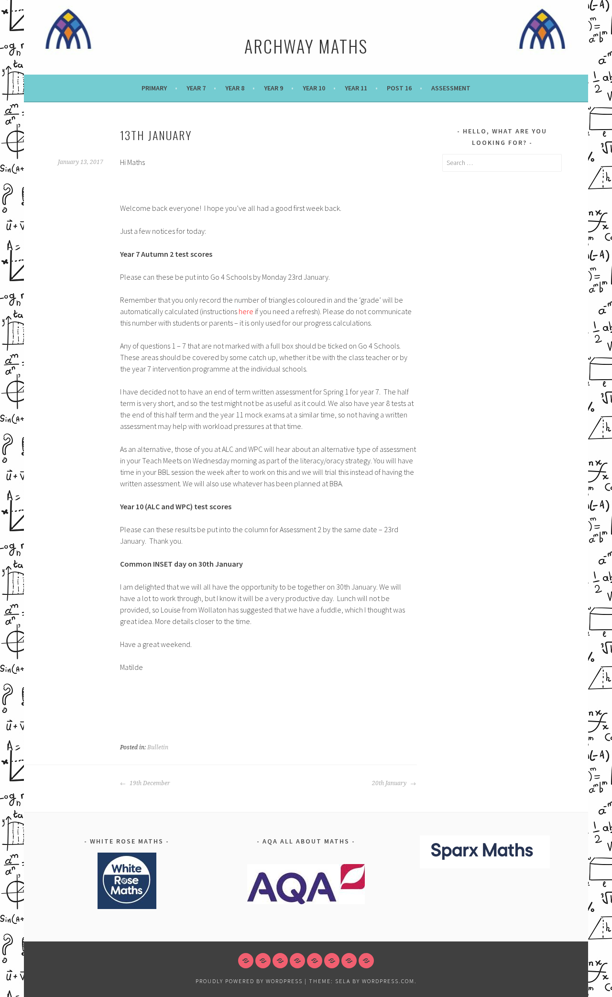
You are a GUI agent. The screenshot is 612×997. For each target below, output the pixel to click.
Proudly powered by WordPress (249, 981)
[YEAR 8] (280, 960)
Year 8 (234, 88)
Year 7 (196, 88)
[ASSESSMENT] (366, 960)
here (246, 311)
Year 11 (356, 88)
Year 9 (273, 88)
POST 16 (399, 88)
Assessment (450, 88)
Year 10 (314, 88)
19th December (149, 783)
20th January (390, 783)
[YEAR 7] (263, 960)
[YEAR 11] (331, 960)
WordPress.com (388, 981)
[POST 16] (349, 960)
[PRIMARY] (245, 960)
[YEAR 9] (297, 960)
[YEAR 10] (314, 960)
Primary (154, 88)
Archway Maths (306, 45)
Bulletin (157, 747)
